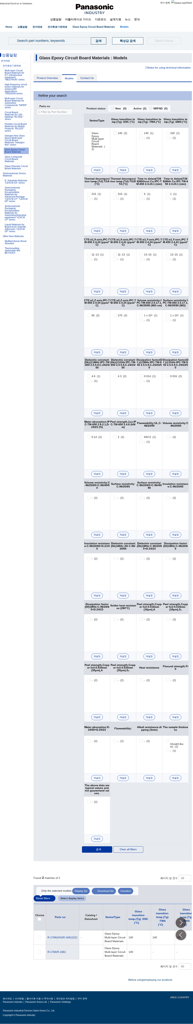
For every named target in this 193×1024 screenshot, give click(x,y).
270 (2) (122, 315)
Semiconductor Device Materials (14, 174)
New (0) (120, 108)
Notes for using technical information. (169, 67)
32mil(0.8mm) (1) (176, 745)
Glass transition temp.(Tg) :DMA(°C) (186, 917)
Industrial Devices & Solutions (16, 3)
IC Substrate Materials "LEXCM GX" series (16, 181)
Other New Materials (13, 236)
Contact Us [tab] (87, 77)
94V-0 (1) (150, 436)
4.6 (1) (96, 376)
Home (8, 26)
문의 (137, 19)
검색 (98, 849)
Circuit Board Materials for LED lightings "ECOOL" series (14, 115)
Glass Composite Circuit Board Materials (13, 159)
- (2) (173, 436)
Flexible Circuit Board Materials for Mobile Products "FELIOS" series (16, 127)
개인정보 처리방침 (65, 998)
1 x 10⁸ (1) (177, 315)
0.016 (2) (176, 376)
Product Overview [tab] (47, 77)
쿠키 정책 (165, 3)
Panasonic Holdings (60, 1002)
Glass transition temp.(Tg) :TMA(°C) (162, 917)
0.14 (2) (97, 436)
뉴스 (128, 19)
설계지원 (115, 19)
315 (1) (96, 193)
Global (188, 3)
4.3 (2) (122, 376)
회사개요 (7, 998)
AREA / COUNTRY (179, 997)
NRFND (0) (160, 108)
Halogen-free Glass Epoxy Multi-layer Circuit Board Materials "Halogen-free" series (15, 140)
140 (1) (148, 133)
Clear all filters (128, 849)
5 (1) (147, 193)
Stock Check (164, 40)
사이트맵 (19, 998)
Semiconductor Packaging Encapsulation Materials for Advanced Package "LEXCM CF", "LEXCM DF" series (16, 194)
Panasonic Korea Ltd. (36, 1002)
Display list (81, 890)
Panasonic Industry (12, 1002)
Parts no (44, 106)
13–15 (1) (150, 254)
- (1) (147, 137)
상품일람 (55, 19)
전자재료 (37, 26)
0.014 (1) (150, 376)
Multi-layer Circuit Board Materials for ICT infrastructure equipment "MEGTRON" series (15, 75)
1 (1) (173, 193)
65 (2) (96, 315)
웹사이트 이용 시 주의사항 (40, 998)
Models (124, 26)
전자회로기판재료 (57, 26)
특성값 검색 (128, 40)
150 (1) (175, 133)
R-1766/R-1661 (56, 951)
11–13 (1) (98, 254)
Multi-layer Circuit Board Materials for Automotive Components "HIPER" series (16, 103)
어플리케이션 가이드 (78, 19)
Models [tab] (69, 78)
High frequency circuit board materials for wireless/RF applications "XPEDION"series (16, 89)
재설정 (97, 170)
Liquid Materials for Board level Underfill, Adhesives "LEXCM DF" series (15, 228)
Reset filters (43, 898)
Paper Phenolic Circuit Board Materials (16, 167)
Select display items (72, 898)
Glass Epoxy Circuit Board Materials (94, 26)
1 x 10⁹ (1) (150, 315)
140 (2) (122, 133)
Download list (105, 890)
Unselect (125, 890)
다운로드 (100, 19)
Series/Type (112, 917)
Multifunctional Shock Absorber (16, 242)
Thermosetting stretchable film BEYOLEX (12, 250)
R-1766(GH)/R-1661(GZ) (62, 937)
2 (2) (121, 436)
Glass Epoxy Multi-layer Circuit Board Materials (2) (98, 141)
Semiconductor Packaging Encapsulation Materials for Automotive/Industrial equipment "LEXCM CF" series (15, 213)
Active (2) (139, 108)
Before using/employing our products (150, 979)
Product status (96, 108)
